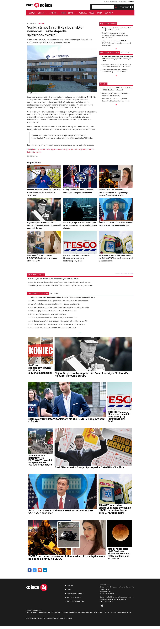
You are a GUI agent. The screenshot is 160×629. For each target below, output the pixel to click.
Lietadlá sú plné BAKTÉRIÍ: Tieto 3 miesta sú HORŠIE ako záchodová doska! (117, 89)
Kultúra (83, 13)
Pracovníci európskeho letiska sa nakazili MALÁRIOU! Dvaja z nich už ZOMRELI (115, 71)
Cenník (69, 590)
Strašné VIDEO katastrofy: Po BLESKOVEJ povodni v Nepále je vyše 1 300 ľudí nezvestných (58, 321)
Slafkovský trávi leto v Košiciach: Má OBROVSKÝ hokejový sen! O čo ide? (53, 328)
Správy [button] (53, 13)
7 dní (121, 53)
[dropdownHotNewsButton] (116, 104)
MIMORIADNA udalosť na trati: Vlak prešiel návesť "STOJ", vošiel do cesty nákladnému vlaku (59, 307)
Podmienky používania (74, 593)
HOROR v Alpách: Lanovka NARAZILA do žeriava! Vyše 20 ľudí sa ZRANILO (53, 318)
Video (91, 13)
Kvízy (99, 13)
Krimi (63, 13)
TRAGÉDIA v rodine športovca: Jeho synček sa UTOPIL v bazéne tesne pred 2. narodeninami (116, 65)
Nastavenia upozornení (75, 601)
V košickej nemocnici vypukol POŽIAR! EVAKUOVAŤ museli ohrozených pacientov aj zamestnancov (116, 43)
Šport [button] (71, 13)
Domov (32, 13)
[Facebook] (29, 570)
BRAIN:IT (70, 618)
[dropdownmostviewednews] (116, 48)
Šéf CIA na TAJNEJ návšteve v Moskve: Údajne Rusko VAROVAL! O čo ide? (53, 311)
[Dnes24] (46, 5)
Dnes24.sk (34, 93)
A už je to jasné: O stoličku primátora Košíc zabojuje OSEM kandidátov (117, 29)
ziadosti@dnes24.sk (106, 601)
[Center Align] (116, 7)
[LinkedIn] (44, 570)
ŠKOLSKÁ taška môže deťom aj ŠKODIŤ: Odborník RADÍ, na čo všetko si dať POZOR (115, 100)
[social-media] (101, 605)
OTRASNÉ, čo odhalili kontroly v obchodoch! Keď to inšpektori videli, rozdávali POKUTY (58, 324)
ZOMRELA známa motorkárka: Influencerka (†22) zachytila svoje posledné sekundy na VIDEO (117, 59)
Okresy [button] (41, 13)
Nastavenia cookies (73, 597)
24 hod (127, 53)
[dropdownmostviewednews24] (116, 75)
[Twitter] (34, 570)
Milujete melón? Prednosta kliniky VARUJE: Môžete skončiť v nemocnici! (115, 94)
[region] (54, 5)
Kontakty (109, 13)
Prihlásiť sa (124, 7)
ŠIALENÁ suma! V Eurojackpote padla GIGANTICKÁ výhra (48, 314)
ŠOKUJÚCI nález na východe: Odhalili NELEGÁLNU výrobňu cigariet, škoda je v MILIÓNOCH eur (115, 35)
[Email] (39, 570)
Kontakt (69, 586)
